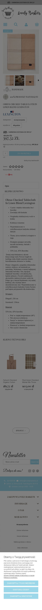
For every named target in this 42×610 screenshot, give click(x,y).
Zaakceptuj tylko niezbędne (21, 583)
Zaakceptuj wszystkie (21, 596)
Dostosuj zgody (21, 590)
